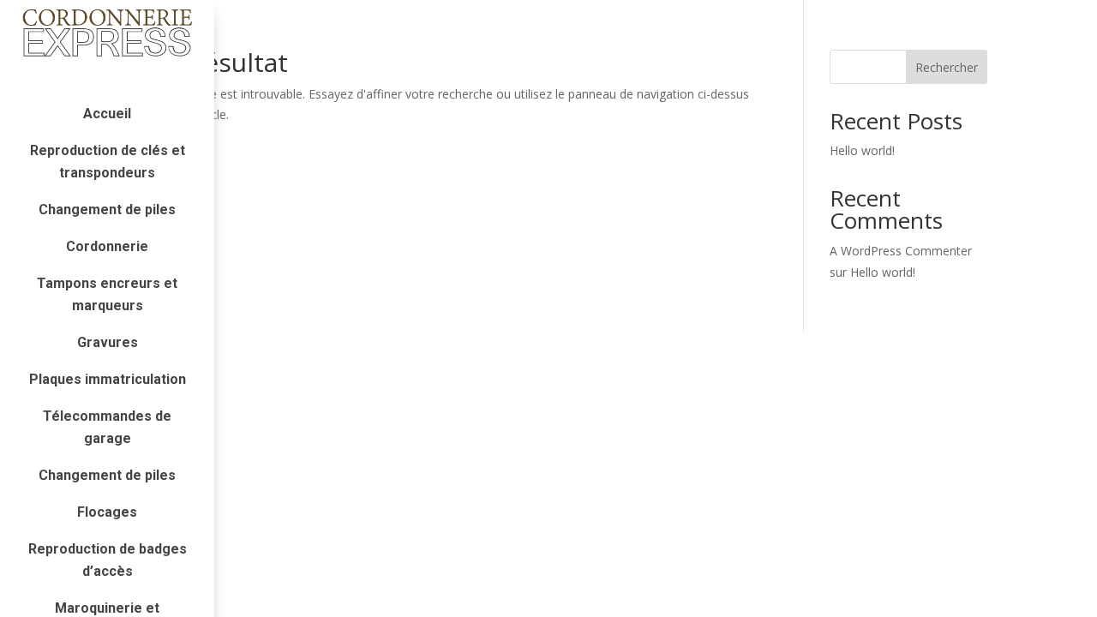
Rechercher (946, 67)
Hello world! (862, 150)
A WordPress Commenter (901, 251)
